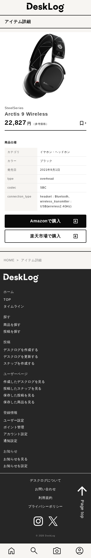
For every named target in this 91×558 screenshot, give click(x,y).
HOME (9, 260)
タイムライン (14, 306)
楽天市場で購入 (45, 236)
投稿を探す (12, 331)
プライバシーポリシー (45, 506)
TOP (7, 299)
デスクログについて (45, 480)
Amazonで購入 (45, 221)
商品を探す (12, 324)
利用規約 (45, 498)
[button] (82, 501)
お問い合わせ (45, 489)
